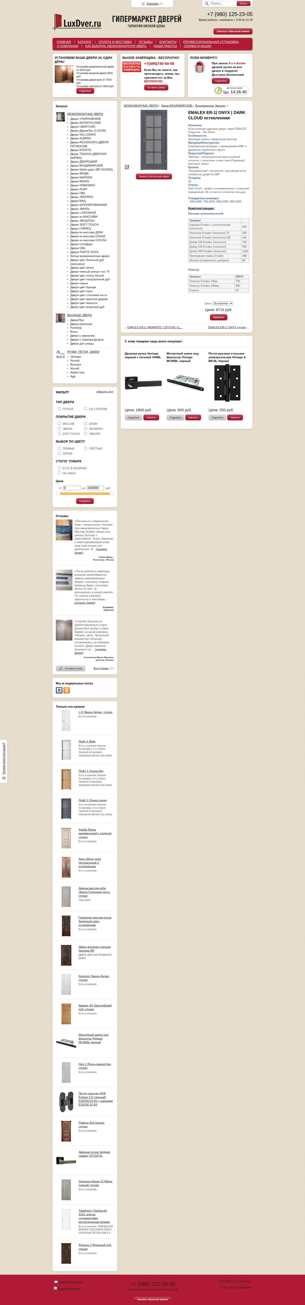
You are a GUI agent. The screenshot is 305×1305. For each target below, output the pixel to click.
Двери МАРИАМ (81, 177)
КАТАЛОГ (85, 42)
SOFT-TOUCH (71, 433)
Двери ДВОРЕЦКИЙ (83, 161)
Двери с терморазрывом (87, 339)
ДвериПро (77, 320)
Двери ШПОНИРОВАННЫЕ (88, 204)
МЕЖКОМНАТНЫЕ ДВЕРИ (141, 105)
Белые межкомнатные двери (90, 256)
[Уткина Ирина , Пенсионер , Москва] (64, 539)
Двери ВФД (77, 200)
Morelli (74, 368)
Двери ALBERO (80, 138)
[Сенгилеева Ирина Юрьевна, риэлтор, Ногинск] (64, 639)
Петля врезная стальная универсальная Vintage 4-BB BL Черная (227, 357)
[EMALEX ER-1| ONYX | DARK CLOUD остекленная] (154, 140)
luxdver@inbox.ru (70, 1281)
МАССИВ (68, 423)
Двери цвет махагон (84, 303)
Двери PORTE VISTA (84, 252)
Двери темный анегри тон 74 (90, 271)
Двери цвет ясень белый (87, 275)
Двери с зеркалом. (82, 335)
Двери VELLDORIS (83, 134)
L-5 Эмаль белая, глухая (95, 712)
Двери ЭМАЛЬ (80, 208)
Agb (73, 376)
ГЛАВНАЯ (64, 42)
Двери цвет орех (81, 291)
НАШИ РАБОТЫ (165, 46)
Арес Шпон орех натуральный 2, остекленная (90, 862)
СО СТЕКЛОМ (98, 409)
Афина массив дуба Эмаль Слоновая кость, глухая (95, 891)
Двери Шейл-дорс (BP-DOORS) (91, 169)
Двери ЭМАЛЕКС (81, 197)
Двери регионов (81, 324)
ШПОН (93, 423)
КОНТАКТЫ (167, 42)
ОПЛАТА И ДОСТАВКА (115, 42)
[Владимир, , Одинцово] (64, 589)
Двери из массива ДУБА (86, 232)
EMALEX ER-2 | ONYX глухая (227, 327)
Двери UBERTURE (82, 126)
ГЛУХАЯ (68, 409)
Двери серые (79, 283)
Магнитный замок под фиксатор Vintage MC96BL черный (93, 1038)
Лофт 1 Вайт (87, 741)
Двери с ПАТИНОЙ (83, 212)
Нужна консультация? (3, 758)
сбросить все (104, 391)
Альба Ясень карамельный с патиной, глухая (95, 833)
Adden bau (77, 372)
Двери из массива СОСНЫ (88, 240)
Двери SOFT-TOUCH (84, 224)
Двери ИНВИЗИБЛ (82, 185)
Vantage (75, 356)
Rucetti (74, 360)
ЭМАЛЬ (67, 428)
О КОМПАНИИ (67, 46)
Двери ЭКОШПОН (82, 220)
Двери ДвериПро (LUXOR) (88, 130)
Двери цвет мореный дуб (87, 307)
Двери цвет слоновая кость (88, 295)
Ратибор (76, 327)
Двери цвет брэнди (83, 287)
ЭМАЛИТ (94, 433)
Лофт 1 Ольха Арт (91, 771)
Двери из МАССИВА (84, 216)
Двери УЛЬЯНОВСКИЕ (85, 118)
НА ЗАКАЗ (69, 473)
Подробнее (85, 91)
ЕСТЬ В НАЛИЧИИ (75, 468)
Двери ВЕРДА (79, 173)
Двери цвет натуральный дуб (90, 279)
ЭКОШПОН (96, 428)
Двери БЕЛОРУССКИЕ (85, 122)
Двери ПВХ (77, 193)
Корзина (152, 3)
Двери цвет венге (82, 267)
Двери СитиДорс (81, 244)
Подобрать (85, 501)
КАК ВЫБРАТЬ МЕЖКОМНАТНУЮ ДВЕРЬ (116, 46)
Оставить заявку (156, 87)
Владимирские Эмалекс (210, 105)
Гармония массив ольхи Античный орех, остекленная (95, 921)
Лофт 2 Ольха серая (93, 800)
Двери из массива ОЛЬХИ (87, 236)
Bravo (74, 331)
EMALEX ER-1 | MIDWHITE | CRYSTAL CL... (155, 327)
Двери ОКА (77, 248)
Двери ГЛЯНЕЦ (80, 228)
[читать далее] (84, 602)
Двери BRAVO (79, 181)
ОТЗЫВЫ (145, 42)
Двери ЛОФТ (79, 189)
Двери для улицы (82, 343)
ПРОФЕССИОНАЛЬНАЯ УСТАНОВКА (211, 42)
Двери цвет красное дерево (89, 299)
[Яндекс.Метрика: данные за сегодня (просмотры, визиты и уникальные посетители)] (66, 1288)
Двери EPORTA (80, 150)
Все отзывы (101, 668)
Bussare (75, 364)
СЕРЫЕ (68, 453)
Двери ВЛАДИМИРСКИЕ (86, 165)
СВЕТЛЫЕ (95, 448)
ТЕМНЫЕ (69, 448)
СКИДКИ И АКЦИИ (197, 46)
